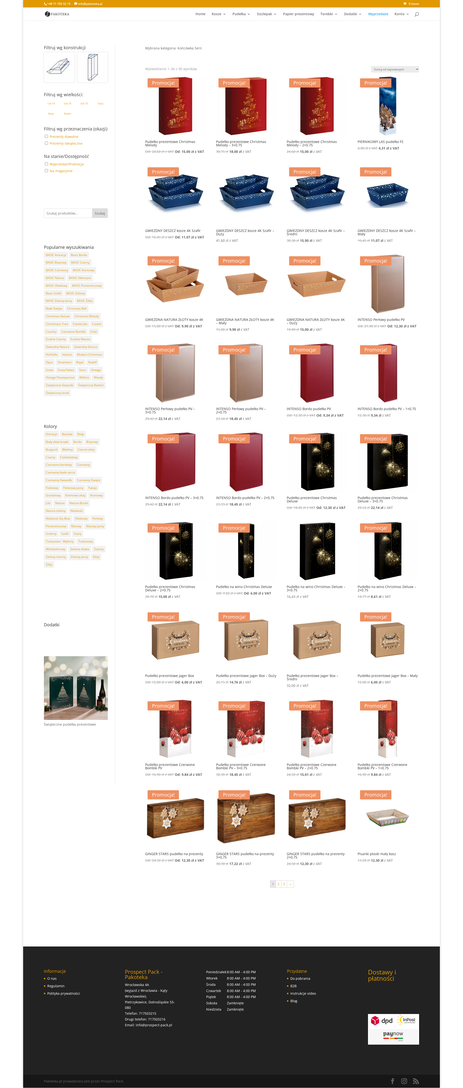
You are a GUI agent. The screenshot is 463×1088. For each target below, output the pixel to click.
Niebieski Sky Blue (58, 518)
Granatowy (53, 495)
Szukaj (100, 213)
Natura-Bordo (78, 503)
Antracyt (51, 434)
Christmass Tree (57, 324)
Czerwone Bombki (73, 332)
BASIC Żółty (84, 301)
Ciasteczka (80, 324)
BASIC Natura (55, 278)
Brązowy (92, 442)
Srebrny (51, 534)
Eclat (93, 332)
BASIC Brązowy (56, 262)
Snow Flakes (66, 370)
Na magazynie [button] (61, 171)
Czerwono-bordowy (59, 465)
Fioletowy (52, 488)
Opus (49, 362)
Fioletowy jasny (73, 488)
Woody (98, 377)
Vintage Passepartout (60, 377)
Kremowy (96, 495)
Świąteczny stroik (57, 393)
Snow (49, 370)
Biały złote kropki (57, 442)
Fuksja (92, 488)
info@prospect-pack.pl (154, 1025)
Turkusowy (85, 541)
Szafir (65, 534)
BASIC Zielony (75, 293)
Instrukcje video (303, 993)
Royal (79, 362)
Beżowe (67, 434)
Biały (80, 434)
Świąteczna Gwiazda (59, 385)
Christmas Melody (87, 316)
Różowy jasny (95, 526)
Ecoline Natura (80, 339)
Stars (82, 370)
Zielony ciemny (56, 557)
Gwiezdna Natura (57, 347)
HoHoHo (51, 354)
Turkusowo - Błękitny (60, 541)
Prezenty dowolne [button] (64, 136)
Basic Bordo (79, 255)
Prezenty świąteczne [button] (66, 143)
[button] (59, 67)
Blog (293, 1001)
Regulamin (56, 986)
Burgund (51, 449)
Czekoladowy (69, 457)
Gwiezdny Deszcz (85, 347)
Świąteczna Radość (91, 385)
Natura (60, 503)
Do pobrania (300, 978)
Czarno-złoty (86, 449)
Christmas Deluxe (58, 316)
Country (51, 332)
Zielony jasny (79, 557)
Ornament (64, 362)
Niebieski (76, 511)
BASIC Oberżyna (80, 278)
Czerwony (83, 465)
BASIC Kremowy (83, 270)
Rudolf (92, 362)
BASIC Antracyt (56, 255)
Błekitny (67, 449)
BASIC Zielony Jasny (59, 301)
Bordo (77, 442)
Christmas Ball (77, 308)
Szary (77, 534)
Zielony (99, 549)
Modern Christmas (89, 354)
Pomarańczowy (56, 526)
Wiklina (84, 377)
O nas (52, 978)
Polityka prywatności (63, 993)
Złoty (96, 557)
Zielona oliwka (79, 549)
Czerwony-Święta (88, 480)
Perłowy (97, 518)
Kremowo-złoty (75, 495)
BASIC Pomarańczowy (87, 286)
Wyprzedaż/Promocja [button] (67, 164)
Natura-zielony (56, 511)
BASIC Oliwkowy (56, 286)
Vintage (96, 370)
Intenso (67, 354)
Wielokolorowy (55, 549)
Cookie (96, 324)
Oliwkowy (81, 518)
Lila (48, 503)
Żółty (49, 564)
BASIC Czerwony (57, 270)
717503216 (156, 1019)
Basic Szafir (53, 293)
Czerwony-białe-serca (60, 472)
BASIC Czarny (80, 262)
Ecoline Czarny (56, 339)
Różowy (76, 526)
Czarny (50, 457)
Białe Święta (54, 308)
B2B (293, 986)
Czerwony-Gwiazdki (59, 480)
